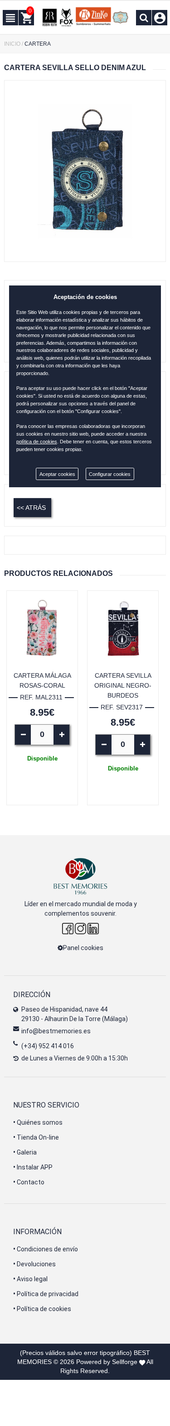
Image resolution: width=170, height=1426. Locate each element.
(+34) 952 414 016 (47, 1046)
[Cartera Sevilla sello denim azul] (84, 171)
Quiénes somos (38, 1122)
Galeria (25, 1152)
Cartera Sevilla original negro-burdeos (122, 685)
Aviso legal (30, 1279)
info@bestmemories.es (56, 1031)
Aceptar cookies (57, 474)
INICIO (12, 44)
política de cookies (36, 441)
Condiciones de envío (45, 1249)
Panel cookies (83, 947)
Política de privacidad (45, 1294)
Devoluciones (34, 1264)
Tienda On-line (36, 1137)
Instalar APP (33, 1167)
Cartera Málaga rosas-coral (42, 680)
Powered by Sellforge (106, 1361)
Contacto (28, 1182)
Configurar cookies (110, 474)
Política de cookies (42, 1308)
